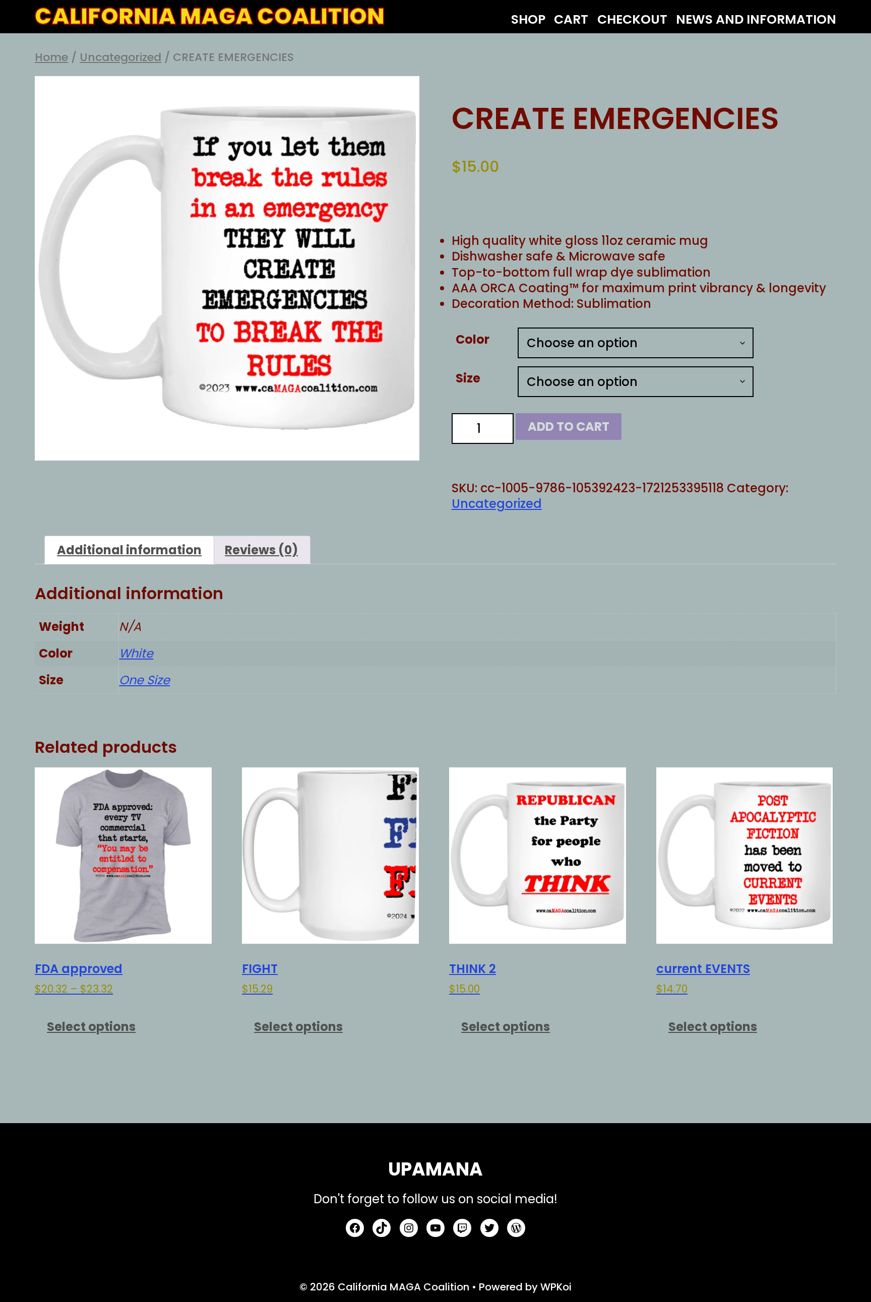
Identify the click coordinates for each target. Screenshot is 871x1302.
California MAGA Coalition (210, 16)
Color (472, 339)
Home (51, 57)
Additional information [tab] (129, 550)
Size (468, 378)
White (136, 653)
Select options (91, 1026)
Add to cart (568, 426)
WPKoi (556, 1287)
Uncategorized (120, 57)
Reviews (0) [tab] (261, 550)
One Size (144, 680)
